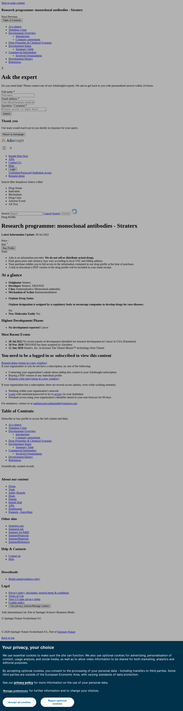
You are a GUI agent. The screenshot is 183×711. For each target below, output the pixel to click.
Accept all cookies (19, 702)
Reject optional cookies (57, 702)
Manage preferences (15, 690)
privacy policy (23, 682)
